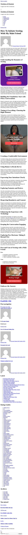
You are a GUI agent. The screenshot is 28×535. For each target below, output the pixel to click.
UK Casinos (6, 481)
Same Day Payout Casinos (9, 467)
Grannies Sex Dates (5, 306)
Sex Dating (5, 470)
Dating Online (6, 433)
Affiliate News (6, 407)
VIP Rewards (6, 483)
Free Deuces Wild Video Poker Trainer (11, 389)
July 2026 (5, 491)
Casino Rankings (7, 423)
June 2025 (5, 496)
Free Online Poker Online (8, 400)
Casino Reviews (6, 424)
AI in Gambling (6, 410)
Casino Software (6, 427)
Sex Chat (5, 469)
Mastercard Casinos (7, 454)
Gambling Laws (6, 437)
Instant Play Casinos (7, 444)
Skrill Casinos (6, 475)
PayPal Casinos (6, 461)
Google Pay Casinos (7, 440)
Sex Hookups (6, 471)
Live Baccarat (6, 449)
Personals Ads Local (5, 345)
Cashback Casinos (7, 420)
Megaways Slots (6, 455)
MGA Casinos (6, 456)
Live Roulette (6, 450)
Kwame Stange (16, 46)
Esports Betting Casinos (8, 434)
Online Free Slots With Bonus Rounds (11, 393)
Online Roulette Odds (8, 392)
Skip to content (4, 1)
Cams (4, 21)
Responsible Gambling (8, 465)
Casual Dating (6, 431)
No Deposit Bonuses (7, 460)
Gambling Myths (7, 438)
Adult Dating (6, 19)
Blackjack (5, 417)
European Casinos (7, 435)
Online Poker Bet (7, 390)
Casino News (6, 422)
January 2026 (6, 494)
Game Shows (6, 439)
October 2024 (6, 499)
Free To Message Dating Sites (7, 329)
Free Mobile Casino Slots (8, 379)
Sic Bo (4, 473)
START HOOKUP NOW (14, 82)
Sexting (5, 20)
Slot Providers (6, 476)
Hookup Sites (6, 17)
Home (4, 16)
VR (4, 24)
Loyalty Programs (7, 453)
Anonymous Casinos (7, 411)
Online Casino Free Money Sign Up (11, 381)
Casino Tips (5, 429)
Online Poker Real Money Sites (10, 397)
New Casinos (6, 458)
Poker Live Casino (7, 395)
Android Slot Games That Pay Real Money (12, 401)
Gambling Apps (6, 398)
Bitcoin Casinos (6, 416)
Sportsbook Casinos (7, 477)
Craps (4, 432)
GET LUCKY (14, 143)
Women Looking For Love (7, 361)
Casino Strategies (7, 428)
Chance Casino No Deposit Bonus (10, 386)
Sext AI (11, 217)
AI (3, 25)
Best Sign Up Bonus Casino (9, 387)
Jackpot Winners (6, 445)
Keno (4, 446)
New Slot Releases (7, 459)
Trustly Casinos (6, 480)
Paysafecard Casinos (7, 462)
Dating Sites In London (6, 308)
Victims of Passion (7, 4)
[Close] (1, 532)
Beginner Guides (7, 412)
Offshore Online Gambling (9, 382)
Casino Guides (6, 421)
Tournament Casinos (7, 478)
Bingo (4, 415)
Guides (4, 442)
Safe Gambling (6, 466)
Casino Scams (6, 426)
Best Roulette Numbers (8, 394)
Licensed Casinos (7, 448)
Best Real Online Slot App (9, 378)
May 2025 (5, 498)
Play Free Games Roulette (8, 383)
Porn (4, 22)
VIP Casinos (6, 482)
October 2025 (6, 495)
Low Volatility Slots (7, 451)
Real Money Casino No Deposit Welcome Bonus (13, 384)
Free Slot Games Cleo (8, 388)
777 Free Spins (6, 399)
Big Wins (5, 413)
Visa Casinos (6, 484)
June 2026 (5, 493)
